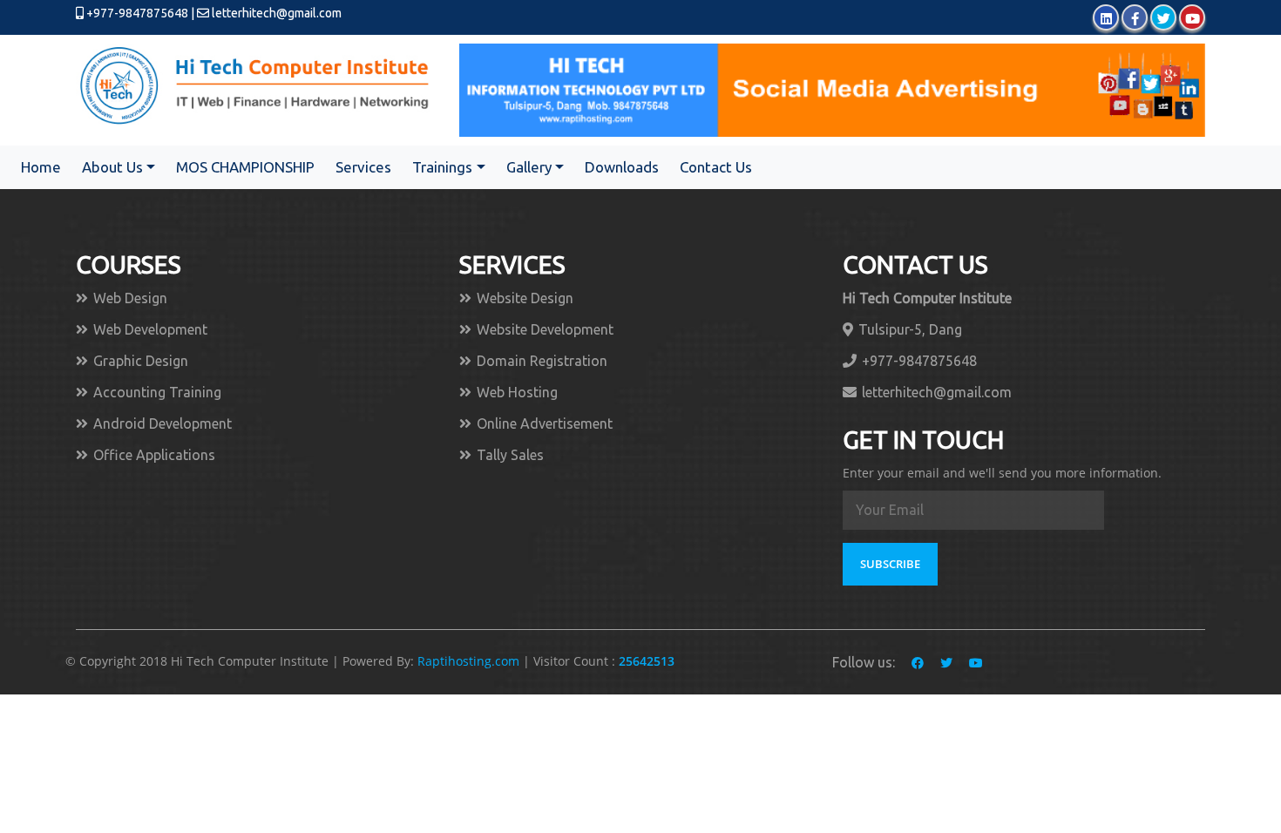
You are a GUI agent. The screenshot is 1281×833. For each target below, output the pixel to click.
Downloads (622, 167)
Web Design (130, 298)
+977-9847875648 (136, 13)
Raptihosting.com (470, 661)
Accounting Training (157, 392)
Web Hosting (517, 392)
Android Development (162, 423)
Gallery (529, 167)
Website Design (525, 298)
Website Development (545, 329)
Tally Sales (510, 455)
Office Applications (154, 455)
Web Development (150, 329)
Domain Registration (542, 361)
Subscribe (890, 564)
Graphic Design (140, 361)
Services (363, 167)
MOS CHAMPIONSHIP (245, 167)
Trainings (442, 167)
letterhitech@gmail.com (277, 13)
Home (41, 167)
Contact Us (716, 167)
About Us (112, 167)
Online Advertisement (545, 423)
